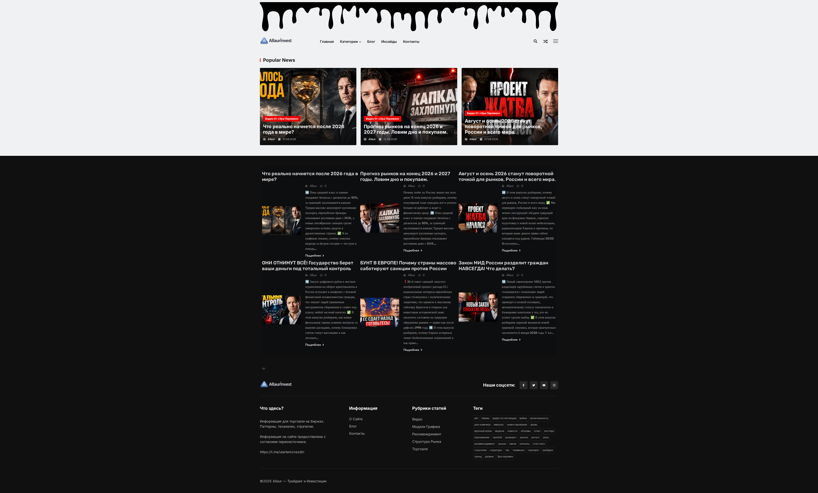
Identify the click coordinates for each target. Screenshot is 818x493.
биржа (485, 418)
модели (499, 431)
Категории (349, 41)
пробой (497, 437)
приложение (482, 437)
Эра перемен (505, 456)
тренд (478, 456)
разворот (511, 437)
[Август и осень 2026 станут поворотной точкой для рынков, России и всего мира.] (510, 106)
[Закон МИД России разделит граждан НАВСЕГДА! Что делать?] (478, 307)
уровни (489, 456)
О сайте (356, 419)
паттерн (549, 431)
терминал (518, 450)
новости (512, 431)
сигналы (525, 443)
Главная (327, 41)
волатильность (539, 418)
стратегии (480, 450)
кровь (534, 424)
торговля (533, 450)
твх (507, 450)
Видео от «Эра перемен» (281, 118)
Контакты (411, 41)
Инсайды (389, 41)
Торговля (420, 449)
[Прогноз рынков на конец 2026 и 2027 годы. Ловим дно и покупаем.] (409, 106)
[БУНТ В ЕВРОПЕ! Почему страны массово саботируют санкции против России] (379, 312)
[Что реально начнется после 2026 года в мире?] (308, 106)
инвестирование (517, 424)
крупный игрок (483, 431)
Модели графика (426, 426)
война (523, 418)
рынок (502, 443)
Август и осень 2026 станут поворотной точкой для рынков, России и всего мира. (503, 126)
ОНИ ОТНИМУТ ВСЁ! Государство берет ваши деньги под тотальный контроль (307, 265)
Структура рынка (426, 441)
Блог (371, 41)
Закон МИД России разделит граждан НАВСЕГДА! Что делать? (503, 265)
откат (537, 431)
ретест (535, 437)
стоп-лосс (539, 443)
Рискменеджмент (426, 434)
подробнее (313, 255)
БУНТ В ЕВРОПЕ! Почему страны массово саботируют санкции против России (408, 265)
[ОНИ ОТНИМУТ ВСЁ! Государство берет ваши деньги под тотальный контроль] (281, 309)
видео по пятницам (504, 418)
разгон (524, 437)
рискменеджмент (484, 443)
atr (476, 418)
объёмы (526, 431)
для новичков (482, 424)
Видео (417, 419)
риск (546, 437)
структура (496, 450)
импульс (499, 424)
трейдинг (547, 450)
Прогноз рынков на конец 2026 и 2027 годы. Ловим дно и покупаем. (406, 129)
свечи (512, 443)
